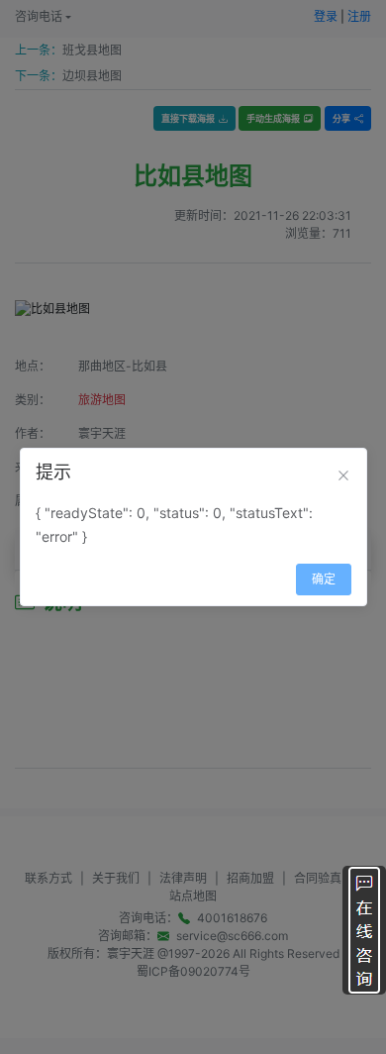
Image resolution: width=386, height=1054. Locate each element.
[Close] (343, 475)
